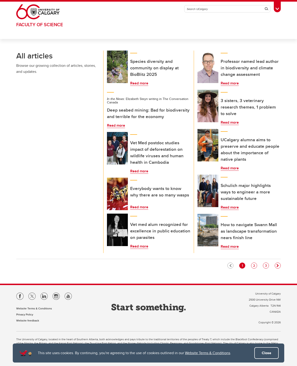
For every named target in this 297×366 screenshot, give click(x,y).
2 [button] (255, 265)
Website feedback (27, 320)
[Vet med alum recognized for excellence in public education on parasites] (117, 230)
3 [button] (267, 265)
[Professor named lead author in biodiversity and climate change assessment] (207, 67)
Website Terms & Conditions (207, 353)
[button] (278, 266)
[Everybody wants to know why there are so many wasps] (117, 194)
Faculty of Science (39, 24)
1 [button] (243, 265)
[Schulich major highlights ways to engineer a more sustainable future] (207, 191)
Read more (139, 83)
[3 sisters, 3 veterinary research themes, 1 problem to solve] (207, 106)
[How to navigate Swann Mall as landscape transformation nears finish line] (207, 230)
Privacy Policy (24, 314)
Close (266, 353)
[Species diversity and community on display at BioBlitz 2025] (117, 67)
